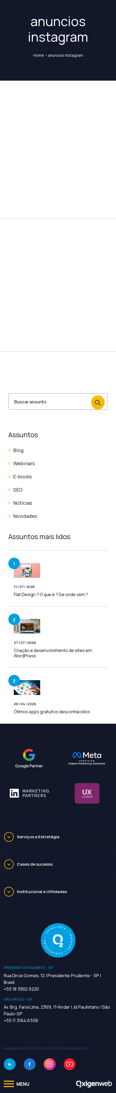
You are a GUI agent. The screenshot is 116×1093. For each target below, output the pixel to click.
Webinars (24, 463)
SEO (18, 489)
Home (38, 55)
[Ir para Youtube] (70, 1064)
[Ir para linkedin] (10, 1064)
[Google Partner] (29, 758)
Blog (18, 450)
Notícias (22, 503)
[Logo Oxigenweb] (94, 1084)
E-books (22, 476)
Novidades (25, 516)
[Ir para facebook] (30, 1064)
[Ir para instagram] (50, 1064)
